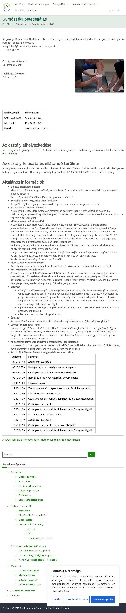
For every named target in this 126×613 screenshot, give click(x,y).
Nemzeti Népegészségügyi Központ (36, 555)
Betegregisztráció (27, 476)
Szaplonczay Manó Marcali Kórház (36, 608)
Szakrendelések (26, 481)
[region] (83, 585)
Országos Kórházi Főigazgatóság (35, 550)
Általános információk (84, 4)
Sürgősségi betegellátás (30, 486)
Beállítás (58, 599)
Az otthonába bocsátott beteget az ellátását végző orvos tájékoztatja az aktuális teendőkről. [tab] (61, 264)
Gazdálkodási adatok (29, 570)
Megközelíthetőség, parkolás (32, 515)
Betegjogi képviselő (28, 580)
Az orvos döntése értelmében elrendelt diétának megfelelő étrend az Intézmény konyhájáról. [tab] (60, 319)
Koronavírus (24, 510)
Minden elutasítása (78, 599)
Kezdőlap (19, 4)
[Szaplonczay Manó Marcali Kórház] (6, 7)
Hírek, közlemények (38, 4)
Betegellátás (59, 4)
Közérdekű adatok (24, 10)
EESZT (30, 533)
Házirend (31, 529)
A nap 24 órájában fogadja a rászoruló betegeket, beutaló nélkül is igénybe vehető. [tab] (55, 202)
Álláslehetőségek (27, 575)
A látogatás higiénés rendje (40, 538)
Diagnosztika (25, 495)
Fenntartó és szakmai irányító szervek (28, 546)
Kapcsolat (114, 10)
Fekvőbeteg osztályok (29, 490)
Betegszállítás (25, 519)
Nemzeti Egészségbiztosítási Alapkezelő (38, 559)
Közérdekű (16, 566)
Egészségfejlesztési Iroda (31, 499)
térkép (12, 153)
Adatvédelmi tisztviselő (30, 584)
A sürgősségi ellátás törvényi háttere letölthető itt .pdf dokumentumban (41, 439)
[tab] (67, 300)
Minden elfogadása (103, 599)
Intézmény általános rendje (31, 524)
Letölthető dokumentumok (23, 590)
